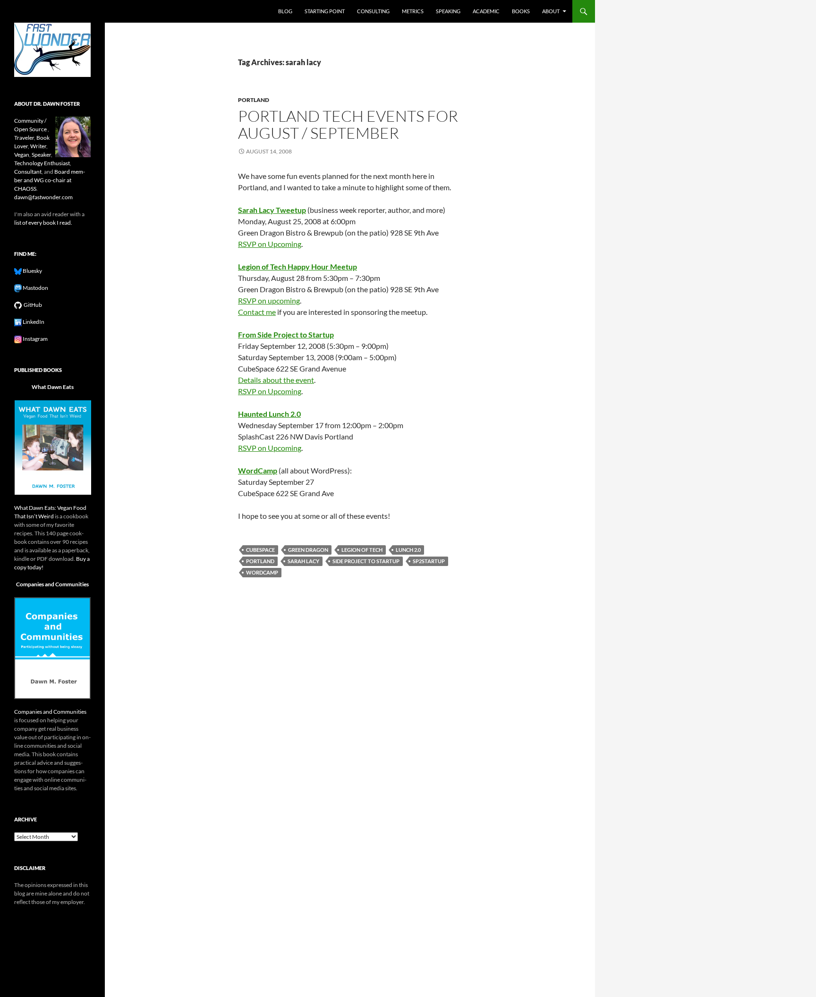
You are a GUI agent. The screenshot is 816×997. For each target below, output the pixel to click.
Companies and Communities (52, 584)
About (551, 11)
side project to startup (366, 561)
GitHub (32, 304)
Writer (38, 146)
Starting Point (325, 11)
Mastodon (35, 287)
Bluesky (32, 270)
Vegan (21, 154)
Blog (285, 11)
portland (253, 99)
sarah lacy (303, 561)
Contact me (257, 311)
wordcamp (262, 572)
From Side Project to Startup (286, 334)
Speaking (448, 11)
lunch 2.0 (408, 550)
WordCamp (257, 470)
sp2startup (429, 561)
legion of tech (361, 550)
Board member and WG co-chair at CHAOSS (49, 180)
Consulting (373, 11)
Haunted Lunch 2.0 (269, 413)
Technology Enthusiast (42, 163)
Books (521, 11)
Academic (486, 11)
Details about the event (276, 379)
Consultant (28, 171)
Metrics (413, 11)
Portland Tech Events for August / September (348, 124)
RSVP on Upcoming (269, 243)
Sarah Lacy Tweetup (272, 209)
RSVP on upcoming (269, 300)
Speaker (41, 154)
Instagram (35, 338)
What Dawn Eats (53, 386)
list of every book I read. (43, 222)
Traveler (24, 137)
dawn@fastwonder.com (43, 197)
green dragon (308, 550)
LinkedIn (33, 321)
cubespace (260, 550)
